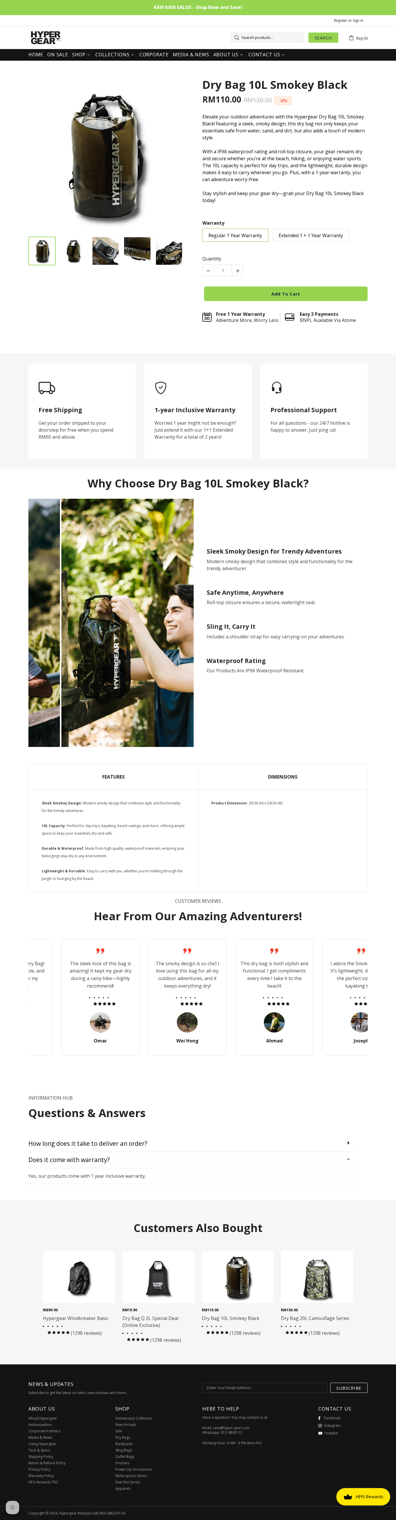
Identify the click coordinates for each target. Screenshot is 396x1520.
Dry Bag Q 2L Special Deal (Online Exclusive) (150, 1321)
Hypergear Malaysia (45, 37)
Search (324, 38)
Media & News (40, 1437)
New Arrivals (125, 1424)
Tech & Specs (39, 1450)
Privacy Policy (39, 1469)
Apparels (122, 1488)
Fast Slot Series (127, 1482)
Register (340, 20)
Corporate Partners (44, 1431)
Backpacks (124, 1444)
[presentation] (19, 623)
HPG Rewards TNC (43, 1482)
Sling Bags (123, 1450)
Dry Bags (122, 1437)
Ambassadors (40, 1424)
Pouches (122, 1463)
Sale (118, 1431)
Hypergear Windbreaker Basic (75, 1318)
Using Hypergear (42, 1444)
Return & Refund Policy (47, 1463)
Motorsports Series (131, 1476)
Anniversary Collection (133, 1418)
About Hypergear (42, 1418)
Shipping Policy (40, 1456)
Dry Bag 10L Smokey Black (275, 85)
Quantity (211, 258)
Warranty (213, 223)
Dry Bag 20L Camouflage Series (315, 1318)
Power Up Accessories (133, 1469)
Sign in (358, 20)
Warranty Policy (41, 1476)
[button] (100, 744)
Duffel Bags (124, 1456)
